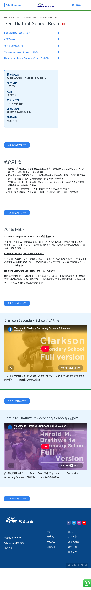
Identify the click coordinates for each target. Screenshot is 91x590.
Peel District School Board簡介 (18, 33)
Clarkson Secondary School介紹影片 (21, 52)
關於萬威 (51, 542)
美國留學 (72, 552)
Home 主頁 (8, 17)
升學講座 (51, 547)
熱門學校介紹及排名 (13, 45)
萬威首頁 (51, 536)
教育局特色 (9, 39)
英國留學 (72, 536)
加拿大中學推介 (31, 17)
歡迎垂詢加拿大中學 (17, 303)
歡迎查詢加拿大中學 (17, 145)
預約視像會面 (10, 548)
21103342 (18, 538)
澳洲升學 (72, 547)
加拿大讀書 (73, 542)
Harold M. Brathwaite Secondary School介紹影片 (26, 58)
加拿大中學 (19, 17)
